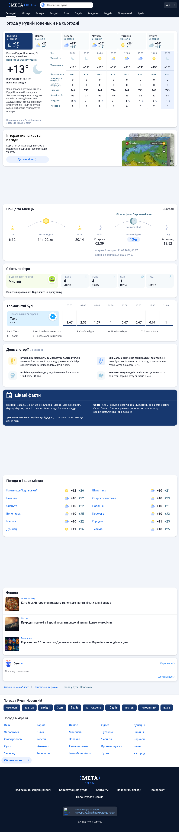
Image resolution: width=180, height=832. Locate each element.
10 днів (108, 13)
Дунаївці (12, 529)
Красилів (98, 513)
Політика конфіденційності (33, 790)
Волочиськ (13, 513)
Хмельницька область (17, 687)
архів (141, 13)
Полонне (98, 506)
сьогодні (12, 707)
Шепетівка (99, 490)
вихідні (54, 13)
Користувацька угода (73, 790)
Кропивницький (111, 746)
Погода (31, 5)
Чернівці (9, 753)
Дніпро (73, 725)
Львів (40, 732)
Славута (11, 506)
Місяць (26, 13)
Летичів (97, 529)
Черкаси (139, 739)
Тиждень (93, 13)
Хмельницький (78, 746)
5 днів (78, 13)
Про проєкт (157, 790)
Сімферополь (13, 739)
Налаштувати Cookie (89, 797)
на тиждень (93, 707)
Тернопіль (43, 753)
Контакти (102, 790)
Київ (7, 725)
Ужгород (139, 753)
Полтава (74, 739)
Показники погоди (129, 790)
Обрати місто (13, 760)
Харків (41, 725)
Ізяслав (11, 521)
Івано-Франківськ (80, 753)
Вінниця (139, 732)
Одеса (105, 725)
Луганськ (107, 732)
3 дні (66, 13)
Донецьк (139, 725)
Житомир (43, 746)
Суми (7, 746)
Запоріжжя (11, 732)
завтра (29, 707)
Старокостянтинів (104, 498)
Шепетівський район (46, 687)
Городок (97, 521)
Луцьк (105, 753)
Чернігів (106, 739)
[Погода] (89, 777)
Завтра (40, 13)
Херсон (41, 739)
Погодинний (125, 13)
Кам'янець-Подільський (21, 490)
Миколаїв (75, 732)
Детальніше (26, 159)
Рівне (137, 746)
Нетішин (11, 498)
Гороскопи (166, 663)
